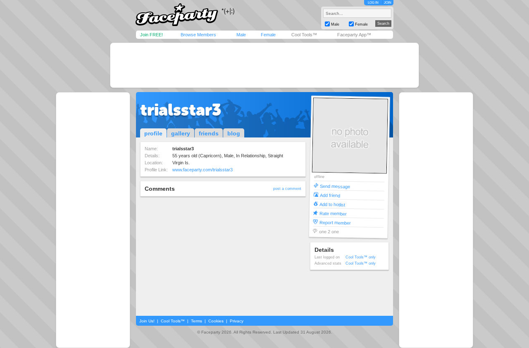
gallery (180, 133)
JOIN (387, 3)
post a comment (287, 189)
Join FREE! (151, 34)
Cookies (216, 321)
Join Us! (147, 321)
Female (268, 34)
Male (241, 34)
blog (233, 133)
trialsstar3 (180, 109)
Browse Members (198, 34)
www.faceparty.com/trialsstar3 (202, 169)
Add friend (330, 195)
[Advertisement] (264, 65)
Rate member (333, 213)
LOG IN (373, 3)
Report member (335, 222)
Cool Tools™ (304, 34)
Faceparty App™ (354, 34)
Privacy (236, 321)
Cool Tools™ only (361, 257)
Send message (335, 186)
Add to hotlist (332, 204)
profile (153, 133)
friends (209, 133)
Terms (196, 321)
